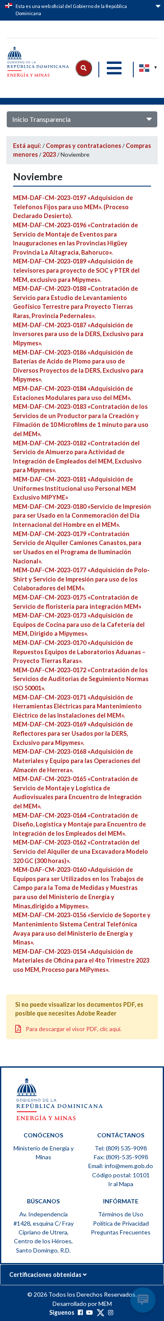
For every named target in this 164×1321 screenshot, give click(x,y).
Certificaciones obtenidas (46, 1274)
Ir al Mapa (120, 1183)
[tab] (82, 1275)
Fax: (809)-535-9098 (121, 1156)
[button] (83, 68)
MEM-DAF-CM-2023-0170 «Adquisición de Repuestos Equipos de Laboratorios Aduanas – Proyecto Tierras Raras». (79, 651)
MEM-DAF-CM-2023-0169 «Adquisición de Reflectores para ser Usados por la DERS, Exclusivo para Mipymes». (73, 733)
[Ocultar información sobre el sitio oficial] (157, 11)
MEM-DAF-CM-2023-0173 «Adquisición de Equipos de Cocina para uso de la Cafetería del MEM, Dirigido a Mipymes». (79, 624)
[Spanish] (144, 68)
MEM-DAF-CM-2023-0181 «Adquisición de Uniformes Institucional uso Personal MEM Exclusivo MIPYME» (74, 488)
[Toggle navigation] (114, 68)
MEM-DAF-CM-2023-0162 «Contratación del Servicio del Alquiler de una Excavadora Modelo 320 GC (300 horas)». (80, 851)
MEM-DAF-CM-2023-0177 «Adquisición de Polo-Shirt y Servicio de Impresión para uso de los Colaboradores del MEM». (81, 579)
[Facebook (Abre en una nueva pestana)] (80, 1312)
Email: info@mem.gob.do (120, 1165)
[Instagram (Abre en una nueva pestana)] (110, 1312)
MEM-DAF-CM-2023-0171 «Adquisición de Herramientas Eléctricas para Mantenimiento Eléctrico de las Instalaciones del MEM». (77, 706)
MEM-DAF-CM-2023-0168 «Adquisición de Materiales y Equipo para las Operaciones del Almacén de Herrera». (76, 760)
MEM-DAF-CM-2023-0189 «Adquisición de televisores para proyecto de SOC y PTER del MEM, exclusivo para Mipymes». (76, 270)
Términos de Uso (120, 1214)
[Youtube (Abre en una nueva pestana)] (89, 1312)
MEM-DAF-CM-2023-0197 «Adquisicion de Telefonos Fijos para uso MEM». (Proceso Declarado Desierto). (73, 206)
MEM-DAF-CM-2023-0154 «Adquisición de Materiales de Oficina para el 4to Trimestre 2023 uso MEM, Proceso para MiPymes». (81, 960)
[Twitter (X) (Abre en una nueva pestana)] (100, 1312)
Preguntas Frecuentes (121, 1232)
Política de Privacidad (121, 1223)
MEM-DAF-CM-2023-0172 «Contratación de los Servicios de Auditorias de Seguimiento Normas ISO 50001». (80, 679)
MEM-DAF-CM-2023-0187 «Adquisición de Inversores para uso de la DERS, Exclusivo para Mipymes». (78, 334)
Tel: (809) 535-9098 (121, 1148)
